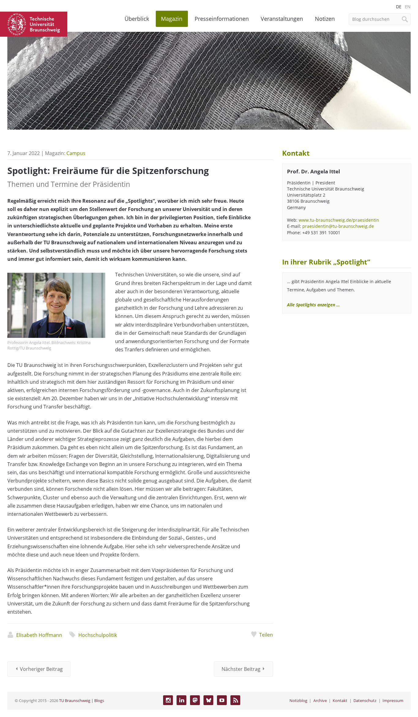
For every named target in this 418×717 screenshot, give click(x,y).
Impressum (393, 700)
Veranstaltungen (282, 18)
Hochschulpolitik (97, 635)
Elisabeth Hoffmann (39, 635)
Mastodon (195, 700)
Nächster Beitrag (241, 669)
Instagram (168, 700)
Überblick (137, 18)
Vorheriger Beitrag (41, 669)
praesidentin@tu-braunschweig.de (338, 226)
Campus (75, 153)
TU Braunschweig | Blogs (81, 700)
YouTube (222, 700)
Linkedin (181, 700)
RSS (235, 700)
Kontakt (340, 700)
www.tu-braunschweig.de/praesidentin (339, 220)
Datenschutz (364, 700)
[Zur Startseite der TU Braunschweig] (33, 23)
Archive (320, 700)
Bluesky (208, 700)
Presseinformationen (222, 18)
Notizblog (298, 700)
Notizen (325, 18)
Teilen (266, 634)
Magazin (171, 18)
